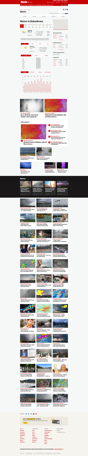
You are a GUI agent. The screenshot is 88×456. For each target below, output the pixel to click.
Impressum (22, 453)
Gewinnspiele (47, 432)
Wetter (23, 12)
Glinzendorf (54, 36)
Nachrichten (22, 435)
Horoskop (34, 437)
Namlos (54, 47)
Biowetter (63, 16)
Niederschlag (32, 72)
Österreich (23, 5)
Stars (33, 430)
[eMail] (67, 9)
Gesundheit (47, 435)
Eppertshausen (55, 59)
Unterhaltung (38, 5)
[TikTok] (33, 413)
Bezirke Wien (54, 16)
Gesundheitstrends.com (61, 432)
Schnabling (54, 63)
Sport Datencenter (48, 430)
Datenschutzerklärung (40, 453)
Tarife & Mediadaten (28, 453)
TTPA (34, 453)
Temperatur (24, 72)
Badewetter (44, 16)
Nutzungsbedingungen (48, 453)
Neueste (65, 5)
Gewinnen (49, 5)
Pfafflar (54, 44)
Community (44, 5)
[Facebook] (63, 9)
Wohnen (46, 437)
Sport (27, 5)
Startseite (21, 9)
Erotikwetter (46, 55)
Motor (46, 440)
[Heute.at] (24, 2)
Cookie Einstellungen (56, 453)
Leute (33, 432)
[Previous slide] (20, 184)
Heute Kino (34, 440)
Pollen (26, 55)
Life (34, 5)
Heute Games (34, 438)
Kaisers (54, 46)
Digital (33, 435)
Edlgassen (54, 65)
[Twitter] (65, 9)
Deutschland (22, 433)
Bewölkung (40, 72)
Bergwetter (34, 16)
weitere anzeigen (61, 39)
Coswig (54, 62)
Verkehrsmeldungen (48, 438)
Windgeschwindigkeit (48, 72)
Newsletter (22, 442)
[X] (28, 413)
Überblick (24, 16)
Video (62, 5)
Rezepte (46, 433)
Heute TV (34, 442)
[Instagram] (31, 413)
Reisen (46, 442)
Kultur (33, 433)
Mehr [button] (52, 5)
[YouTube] (36, 413)
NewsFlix (58, 430)
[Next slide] (68, 184)
